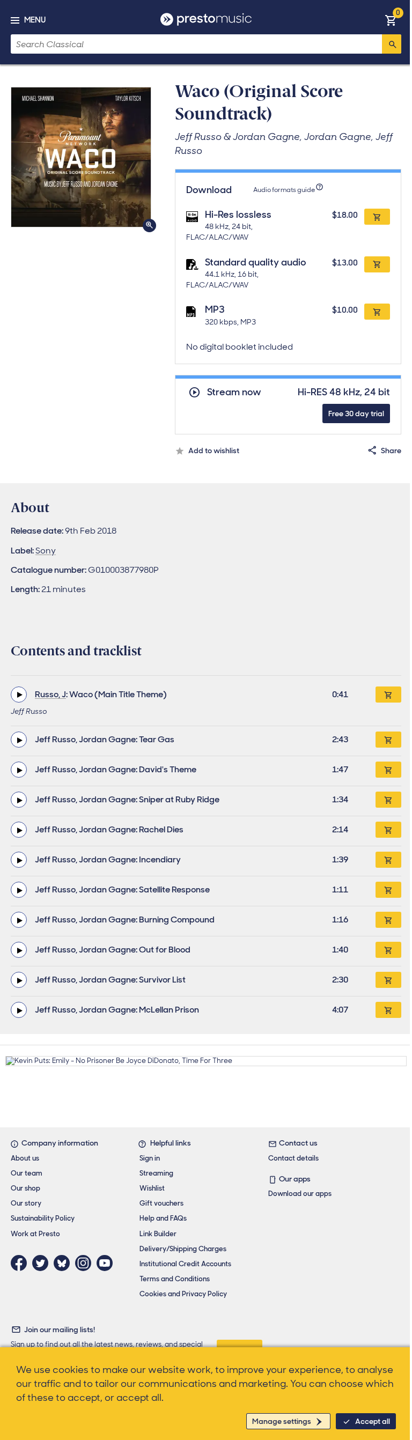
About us (25, 1158)
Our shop (25, 1188)
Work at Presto (35, 1233)
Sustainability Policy (43, 1218)
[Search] (391, 44)
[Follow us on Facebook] (21, 1263)
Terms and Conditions (174, 1278)
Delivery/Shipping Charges (182, 1248)
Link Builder (157, 1233)
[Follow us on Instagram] (86, 1263)
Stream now (234, 392)
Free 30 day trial (356, 413)
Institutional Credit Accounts (185, 1263)
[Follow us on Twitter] (43, 1263)
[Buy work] (388, 694)
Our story (26, 1203)
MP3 (215, 309)
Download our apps (300, 1193)
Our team (26, 1173)
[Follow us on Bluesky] (64, 1263)
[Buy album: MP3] (377, 312)
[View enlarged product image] (81, 157)
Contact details (293, 1158)
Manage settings (281, 1421)
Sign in (149, 1158)
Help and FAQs (163, 1218)
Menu (35, 19)
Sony (45, 550)
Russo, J (50, 694)
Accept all (372, 1421)
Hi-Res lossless (238, 214)
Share (391, 450)
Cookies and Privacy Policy (183, 1293)
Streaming (156, 1173)
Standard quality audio (255, 262)
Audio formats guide (284, 190)
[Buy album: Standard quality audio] (377, 264)
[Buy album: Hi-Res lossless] (377, 217)
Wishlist (152, 1188)
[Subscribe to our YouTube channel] (107, 1263)
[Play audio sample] (19, 694)
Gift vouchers (161, 1203)
